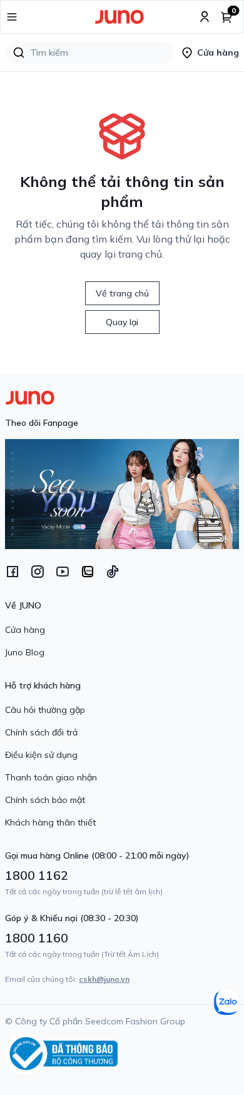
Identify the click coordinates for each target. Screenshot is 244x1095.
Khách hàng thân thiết (50, 822)
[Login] (204, 17)
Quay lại (122, 322)
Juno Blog (24, 652)
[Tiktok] (112, 571)
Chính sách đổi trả (41, 732)
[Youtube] (62, 571)
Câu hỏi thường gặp (45, 709)
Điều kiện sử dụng (41, 754)
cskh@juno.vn (104, 979)
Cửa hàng (25, 629)
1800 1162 (36, 875)
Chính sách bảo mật (45, 799)
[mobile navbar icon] (12, 17)
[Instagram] (37, 571)
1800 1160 (36, 938)
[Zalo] (87, 571)
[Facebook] (12, 571)
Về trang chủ (122, 293)
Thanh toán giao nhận (51, 777)
